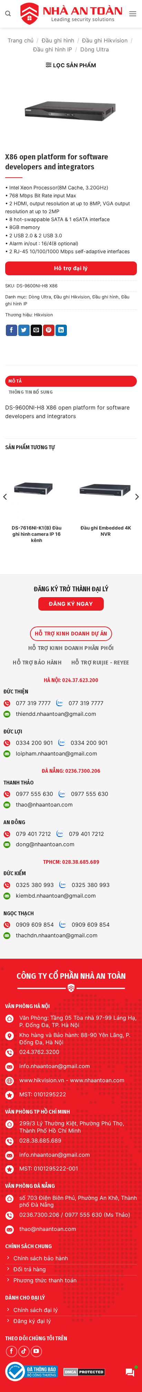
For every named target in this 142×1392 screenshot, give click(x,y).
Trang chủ (20, 40)
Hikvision (43, 314)
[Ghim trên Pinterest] (48, 330)
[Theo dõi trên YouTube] (36, 1351)
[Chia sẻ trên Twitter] (24, 330)
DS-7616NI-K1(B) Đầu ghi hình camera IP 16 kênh (36, 534)
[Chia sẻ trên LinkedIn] (61, 330)
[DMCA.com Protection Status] (84, 1371)
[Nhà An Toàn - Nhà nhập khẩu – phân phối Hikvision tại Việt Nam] (71, 14)
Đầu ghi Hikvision (105, 40)
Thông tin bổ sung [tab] (31, 392)
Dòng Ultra (94, 49)
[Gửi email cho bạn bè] (36, 330)
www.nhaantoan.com (97, 1080)
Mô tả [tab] (15, 381)
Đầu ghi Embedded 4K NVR (106, 531)
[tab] (71, 633)
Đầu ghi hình (58, 40)
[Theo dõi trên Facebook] (11, 1351)
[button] (8, 13)
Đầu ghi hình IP (52, 49)
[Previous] (5, 510)
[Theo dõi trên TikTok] (24, 1351)
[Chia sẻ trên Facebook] (11, 330)
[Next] (136, 510)
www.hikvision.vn (41, 1080)
